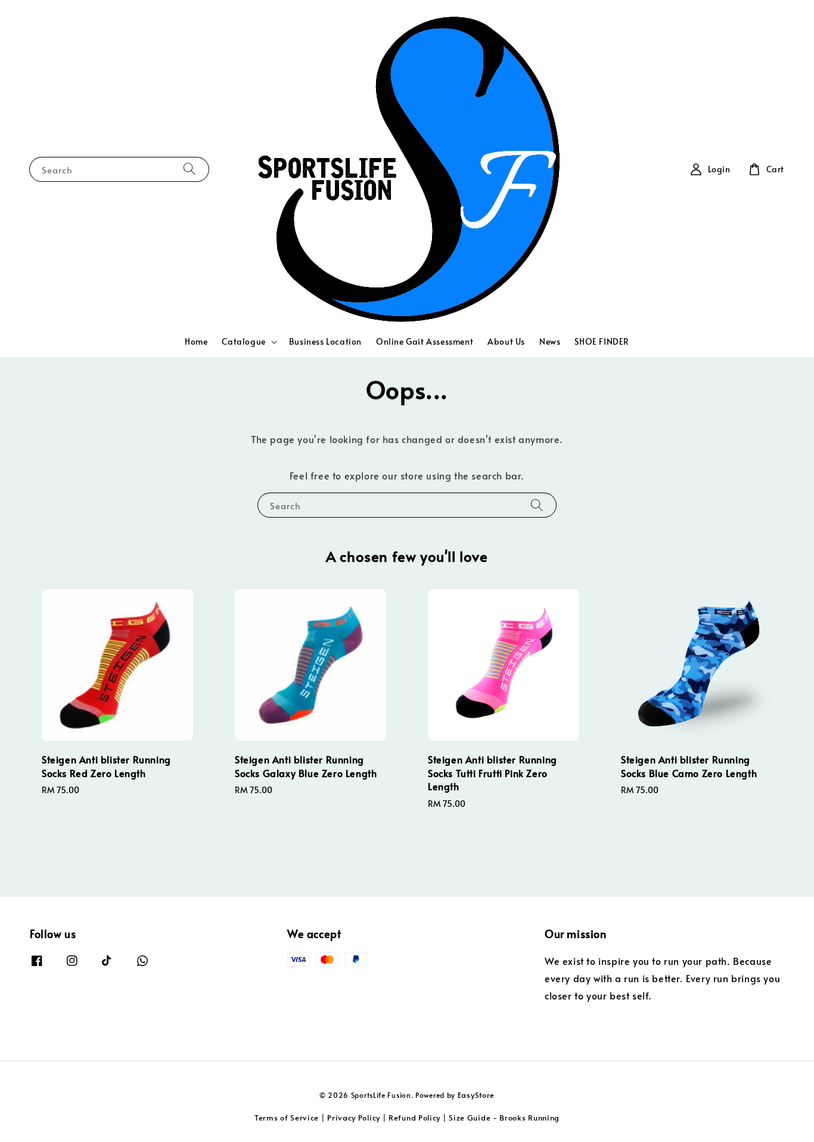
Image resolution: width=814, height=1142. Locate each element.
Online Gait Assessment (424, 341)
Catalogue (243, 341)
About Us (506, 341)
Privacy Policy (353, 1117)
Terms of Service (286, 1117)
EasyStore (476, 1095)
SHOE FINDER (601, 341)
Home (196, 341)
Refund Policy (414, 1117)
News (549, 341)
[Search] (189, 169)
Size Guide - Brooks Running (504, 1117)
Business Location (325, 341)
